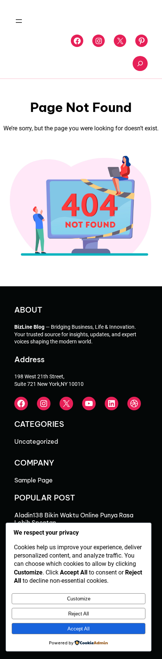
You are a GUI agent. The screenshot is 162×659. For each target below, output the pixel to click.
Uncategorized (36, 441)
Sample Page (33, 480)
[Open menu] (18, 21)
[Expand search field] (140, 63)
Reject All (78, 614)
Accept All (78, 629)
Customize (78, 599)
